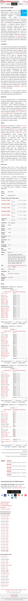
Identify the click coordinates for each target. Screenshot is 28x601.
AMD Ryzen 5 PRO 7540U (5, 355)
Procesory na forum (5, 509)
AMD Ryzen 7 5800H (4, 317)
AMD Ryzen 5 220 (4, 347)
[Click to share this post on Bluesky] (12, 495)
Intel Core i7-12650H (5, 533)
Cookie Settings (14, 595)
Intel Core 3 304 (4, 556)
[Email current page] (15, 498)
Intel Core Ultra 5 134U (5, 573)
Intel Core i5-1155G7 (4, 312)
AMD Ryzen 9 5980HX (4, 313)
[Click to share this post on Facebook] (5, 495)
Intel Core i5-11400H (4, 415)
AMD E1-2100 (3, 371)
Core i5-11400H (19, 111)
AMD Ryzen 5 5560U (5, 585)
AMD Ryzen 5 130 (4, 298)
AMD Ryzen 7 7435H (4, 301)
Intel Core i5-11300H (4, 386)
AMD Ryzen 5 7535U (4, 296)
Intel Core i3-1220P (5, 550)
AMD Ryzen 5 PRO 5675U (5, 376)
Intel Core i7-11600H (4, 383)
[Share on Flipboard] (25, 495)
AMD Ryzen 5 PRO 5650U (5, 375)
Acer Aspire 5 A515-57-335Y (18, 487)
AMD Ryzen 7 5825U (4, 314)
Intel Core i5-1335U (4, 354)
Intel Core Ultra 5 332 (4, 356)
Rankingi (14, 4)
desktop (20, 323)
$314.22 (9, 464)
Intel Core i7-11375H (4, 413)
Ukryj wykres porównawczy (19, 291)
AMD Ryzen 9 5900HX (4, 302)
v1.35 (1, 478)
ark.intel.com (10, 277)
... (26, 4)
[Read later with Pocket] (22, 495)
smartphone (14, 323)
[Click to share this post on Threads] (8, 495)
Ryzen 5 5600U (13, 113)
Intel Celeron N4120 (4, 293)
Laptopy (8, 4)
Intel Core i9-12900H (5, 524)
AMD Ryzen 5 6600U (4, 308)
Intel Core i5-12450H (5, 541)
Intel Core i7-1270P (6, 204)
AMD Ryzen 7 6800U (4, 395)
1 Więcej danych (7, 291)
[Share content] (2, 495)
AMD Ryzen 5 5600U (4, 381)
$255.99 (9, 471)
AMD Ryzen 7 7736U (4, 311)
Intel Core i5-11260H (4, 392)
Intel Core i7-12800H (5, 518)
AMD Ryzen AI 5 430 (4, 422)
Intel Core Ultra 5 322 (4, 342)
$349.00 (9, 461)
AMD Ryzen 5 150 (4, 568)
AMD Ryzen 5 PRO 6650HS (6, 565)
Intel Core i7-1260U (4, 348)
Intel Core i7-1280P (6, 200)
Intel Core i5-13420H (4, 351)
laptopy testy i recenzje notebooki (7, 589)
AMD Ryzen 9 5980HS (4, 341)
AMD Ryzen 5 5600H (4, 388)
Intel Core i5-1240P (6, 211)
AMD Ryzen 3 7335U (4, 382)
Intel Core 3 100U (4, 421)
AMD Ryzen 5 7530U (4, 303)
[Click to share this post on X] (15, 495)
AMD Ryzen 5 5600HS (5, 582)
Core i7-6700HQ (16, 53)
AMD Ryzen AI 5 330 (4, 420)
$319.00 (9, 467)
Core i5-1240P (16, 36)
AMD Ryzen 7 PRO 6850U (5, 310)
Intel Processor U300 (4, 391)
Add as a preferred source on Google (15, 491)
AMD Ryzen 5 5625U (4, 387)
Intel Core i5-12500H (5, 527)
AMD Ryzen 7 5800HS (4, 379)
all (4, 323)
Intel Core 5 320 (3, 339)
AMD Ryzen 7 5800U (4, 336)
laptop (8, 323)
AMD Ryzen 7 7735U (4, 340)
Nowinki (20, 4)
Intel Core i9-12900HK (5, 515)
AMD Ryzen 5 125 (4, 295)
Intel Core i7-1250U (4, 338)
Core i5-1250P (15, 132)
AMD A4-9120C (3, 332)
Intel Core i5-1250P (6, 215)
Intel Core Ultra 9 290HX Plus (5, 439)
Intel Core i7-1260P (6, 207)
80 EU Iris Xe (15, 129)
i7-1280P (5, 22)
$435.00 (9, 474)
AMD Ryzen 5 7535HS (4, 316)
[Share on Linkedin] (12, 498)
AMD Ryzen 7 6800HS (4, 300)
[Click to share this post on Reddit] (19, 495)
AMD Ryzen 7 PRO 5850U (5, 307)
